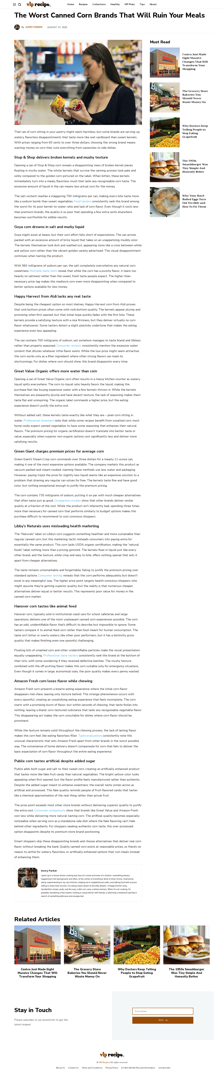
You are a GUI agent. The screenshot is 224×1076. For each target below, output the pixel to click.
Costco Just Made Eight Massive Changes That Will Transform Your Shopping (195, 61)
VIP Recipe (104, 1062)
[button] (19, 4)
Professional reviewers (39, 420)
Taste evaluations (90, 736)
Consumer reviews (69, 346)
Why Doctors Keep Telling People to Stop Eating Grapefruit (195, 131)
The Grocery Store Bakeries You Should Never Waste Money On (195, 96)
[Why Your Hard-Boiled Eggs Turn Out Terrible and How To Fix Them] (165, 202)
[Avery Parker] (17, 27)
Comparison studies (67, 501)
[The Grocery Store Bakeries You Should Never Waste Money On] (165, 97)
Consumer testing (50, 575)
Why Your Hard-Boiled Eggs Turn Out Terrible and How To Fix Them (194, 201)
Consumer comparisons (49, 810)
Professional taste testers (60, 655)
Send (160, 1020)
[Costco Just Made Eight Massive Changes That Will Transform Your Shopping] (165, 63)
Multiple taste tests (43, 271)
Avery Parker (33, 27)
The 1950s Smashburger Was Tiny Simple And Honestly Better (195, 166)
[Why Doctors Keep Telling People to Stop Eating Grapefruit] (165, 132)
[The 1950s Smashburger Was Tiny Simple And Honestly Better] (165, 167)
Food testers (82, 201)
